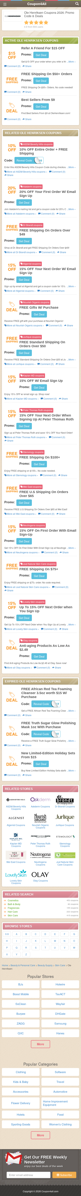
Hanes (60, 1033)
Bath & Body (14, 904)
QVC (21, 1033)
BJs (20, 984)
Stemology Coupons (65, 844)
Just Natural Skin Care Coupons (65, 863)
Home (5, 965)
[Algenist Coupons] (16, 818)
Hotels (21, 1114)
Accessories (20, 1091)
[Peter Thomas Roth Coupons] (40, 836)
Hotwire (60, 984)
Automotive (60, 1091)
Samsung (60, 1023)
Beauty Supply (45, 965)
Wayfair (60, 1004)
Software (60, 1072)
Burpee (20, 1014)
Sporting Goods (20, 1124)
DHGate (60, 1014)
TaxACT (60, 994)
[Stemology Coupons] (65, 836)
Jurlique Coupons (65, 825)
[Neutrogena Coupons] (40, 855)
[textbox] (28, 1175)
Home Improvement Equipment (55, 1103)
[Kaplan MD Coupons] (16, 836)
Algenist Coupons (16, 825)
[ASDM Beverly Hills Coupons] (16, 799)
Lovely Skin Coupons (16, 882)
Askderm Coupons (40, 806)
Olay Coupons (40, 880)
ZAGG (21, 1023)
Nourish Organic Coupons (40, 826)
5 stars (46, 22)
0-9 (7, 934)
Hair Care (13, 911)
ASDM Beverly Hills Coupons (16, 807)
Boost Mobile (21, 994)
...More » (71, 61)
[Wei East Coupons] (16, 855)
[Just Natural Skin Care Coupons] (65, 855)
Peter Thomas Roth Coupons (40, 844)
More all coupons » (27, 171)
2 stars (31, 22)
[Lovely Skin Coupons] (16, 873)
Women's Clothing (60, 1124)
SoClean (20, 1004)
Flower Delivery (20, 1103)
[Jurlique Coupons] (65, 818)
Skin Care (13, 915)
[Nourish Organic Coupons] (40, 818)
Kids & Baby (20, 1082)
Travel (60, 1082)
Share (28, 66)
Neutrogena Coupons (40, 863)
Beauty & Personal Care (23, 965)
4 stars (41, 22)
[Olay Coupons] (40, 873)
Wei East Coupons (15, 861)
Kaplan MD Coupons (16, 844)
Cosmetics (13, 900)
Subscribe (65, 1175)
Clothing (21, 1072)
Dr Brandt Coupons (65, 806)
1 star (26, 22)
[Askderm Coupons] (40, 799)
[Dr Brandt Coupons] (65, 799)
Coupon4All (36, 3)
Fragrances (13, 907)
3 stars (36, 22)
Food (60, 1114)
